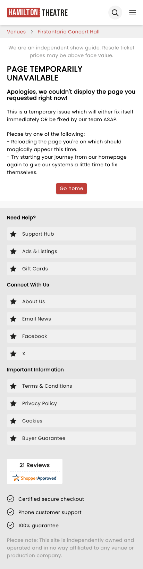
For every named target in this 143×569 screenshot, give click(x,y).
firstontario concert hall (69, 31)
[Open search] (115, 12)
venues (16, 31)
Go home (71, 188)
